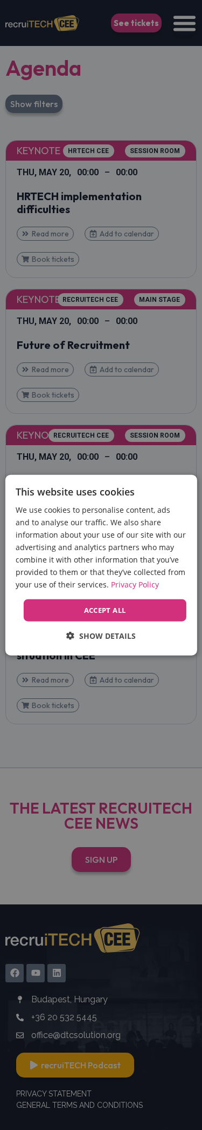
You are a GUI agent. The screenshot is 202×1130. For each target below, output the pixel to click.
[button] (101, 636)
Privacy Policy (135, 584)
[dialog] (101, 565)
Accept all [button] (105, 609)
